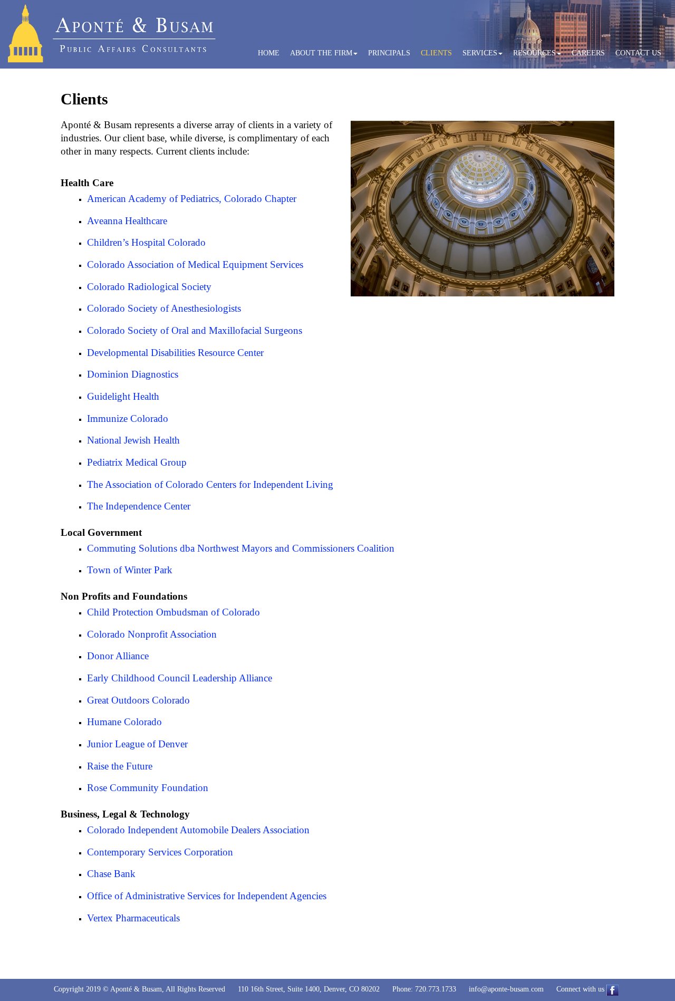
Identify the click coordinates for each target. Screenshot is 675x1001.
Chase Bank (111, 873)
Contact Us (638, 53)
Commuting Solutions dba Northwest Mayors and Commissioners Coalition (240, 548)
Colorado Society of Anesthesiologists (164, 308)
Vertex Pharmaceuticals (133, 917)
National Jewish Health (133, 440)
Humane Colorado (124, 721)
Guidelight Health (123, 396)
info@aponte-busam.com (506, 989)
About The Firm (321, 53)
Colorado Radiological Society (149, 286)
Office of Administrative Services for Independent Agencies (206, 895)
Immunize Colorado (127, 418)
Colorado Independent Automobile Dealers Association (198, 829)
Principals (389, 53)
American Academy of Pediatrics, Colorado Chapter (191, 198)
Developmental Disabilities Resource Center (175, 352)
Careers (588, 53)
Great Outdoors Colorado (138, 700)
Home (268, 53)
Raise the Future (119, 766)
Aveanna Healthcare (127, 220)
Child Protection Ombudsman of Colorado (173, 612)
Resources (534, 53)
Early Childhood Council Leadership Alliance (179, 678)
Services (479, 53)
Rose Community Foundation (147, 787)
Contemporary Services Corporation (160, 852)
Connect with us (581, 989)
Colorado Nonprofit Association (152, 634)
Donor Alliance (118, 655)
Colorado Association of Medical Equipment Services (195, 264)
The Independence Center (138, 506)
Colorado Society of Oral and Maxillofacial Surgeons (194, 330)
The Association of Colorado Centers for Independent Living (210, 484)
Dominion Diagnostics (132, 374)
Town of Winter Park (129, 569)
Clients (436, 53)
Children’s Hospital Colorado (146, 242)
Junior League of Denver (137, 743)
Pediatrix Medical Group (137, 462)
